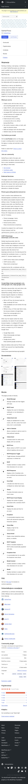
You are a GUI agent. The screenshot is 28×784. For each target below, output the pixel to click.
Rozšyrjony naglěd (6, 681)
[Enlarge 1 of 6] (11, 360)
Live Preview (13, 37)
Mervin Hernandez (9, 614)
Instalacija (5, 50)
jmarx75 (6, 619)
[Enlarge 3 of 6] (11, 376)
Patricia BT (7, 609)
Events (16, 740)
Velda (5, 629)
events (24, 673)
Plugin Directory (5, 6)
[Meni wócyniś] (25, 2)
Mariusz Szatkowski (9, 638)
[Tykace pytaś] (16, 16)
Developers (4, 742)
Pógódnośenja (7, 46)
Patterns (17, 733)
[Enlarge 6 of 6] (24, 384)
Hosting (3, 730)
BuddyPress (5, 757)
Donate (17, 742)
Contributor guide (8, 170)
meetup (21, 676)
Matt (3, 752)
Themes (17, 728)
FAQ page (8, 582)
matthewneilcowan (9, 633)
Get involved (7, 168)
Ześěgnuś (4, 37)
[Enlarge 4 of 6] (24, 360)
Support (3, 740)
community (19, 673)
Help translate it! (14, 11)
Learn (2, 737)
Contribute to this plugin (13, 647)
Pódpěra (5, 57)
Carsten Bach (8, 624)
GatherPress (7, 33)
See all (25, 705)
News (2, 728)
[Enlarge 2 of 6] (11, 368)
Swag (17, 745)
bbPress (4, 755)
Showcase (17, 725)
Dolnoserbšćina (9, 764)
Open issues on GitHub (10, 172)
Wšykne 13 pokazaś (22, 670)
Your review (4, 705)
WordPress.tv (5, 745)
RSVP (25, 676)
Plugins (16, 730)
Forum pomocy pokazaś (7, 716)
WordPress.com (6, 750)
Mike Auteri (7, 604)
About (3, 725)
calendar (14, 673)
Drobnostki (6, 42)
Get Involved (18, 737)
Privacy (3, 733)
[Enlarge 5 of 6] (24, 368)
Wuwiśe (5, 53)
